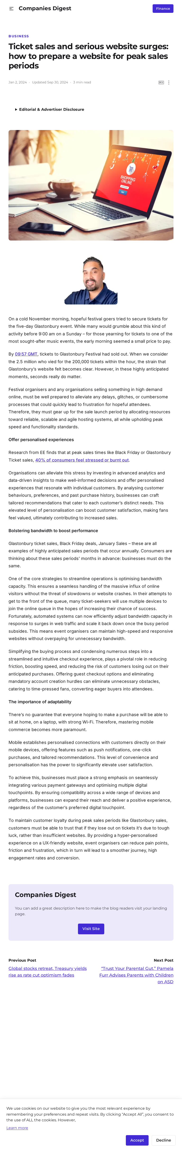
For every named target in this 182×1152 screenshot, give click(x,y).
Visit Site (91, 928)
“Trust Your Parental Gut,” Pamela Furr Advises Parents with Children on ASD (136, 975)
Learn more (17, 1127)
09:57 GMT (26, 354)
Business (19, 36)
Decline (163, 1140)
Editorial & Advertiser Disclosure (51, 109)
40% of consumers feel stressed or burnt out (82, 460)
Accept (137, 1140)
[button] (11, 8)
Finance (163, 8)
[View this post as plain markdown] (161, 82)
